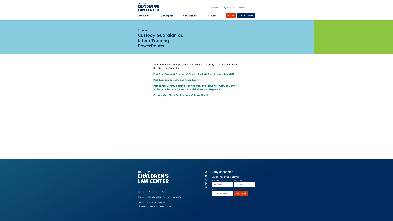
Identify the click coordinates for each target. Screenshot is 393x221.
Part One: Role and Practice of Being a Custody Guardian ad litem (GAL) (194, 74)
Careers (141, 192)
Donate (231, 16)
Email (214, 189)
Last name (238, 181)
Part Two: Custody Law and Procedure (175, 79)
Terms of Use (153, 206)
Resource (143, 30)
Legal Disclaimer (165, 206)
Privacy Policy (142, 206)
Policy (227, 8)
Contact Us (153, 192)
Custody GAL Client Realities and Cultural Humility (182, 95)
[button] (145, 16)
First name (216, 181)
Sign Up (240, 193)
